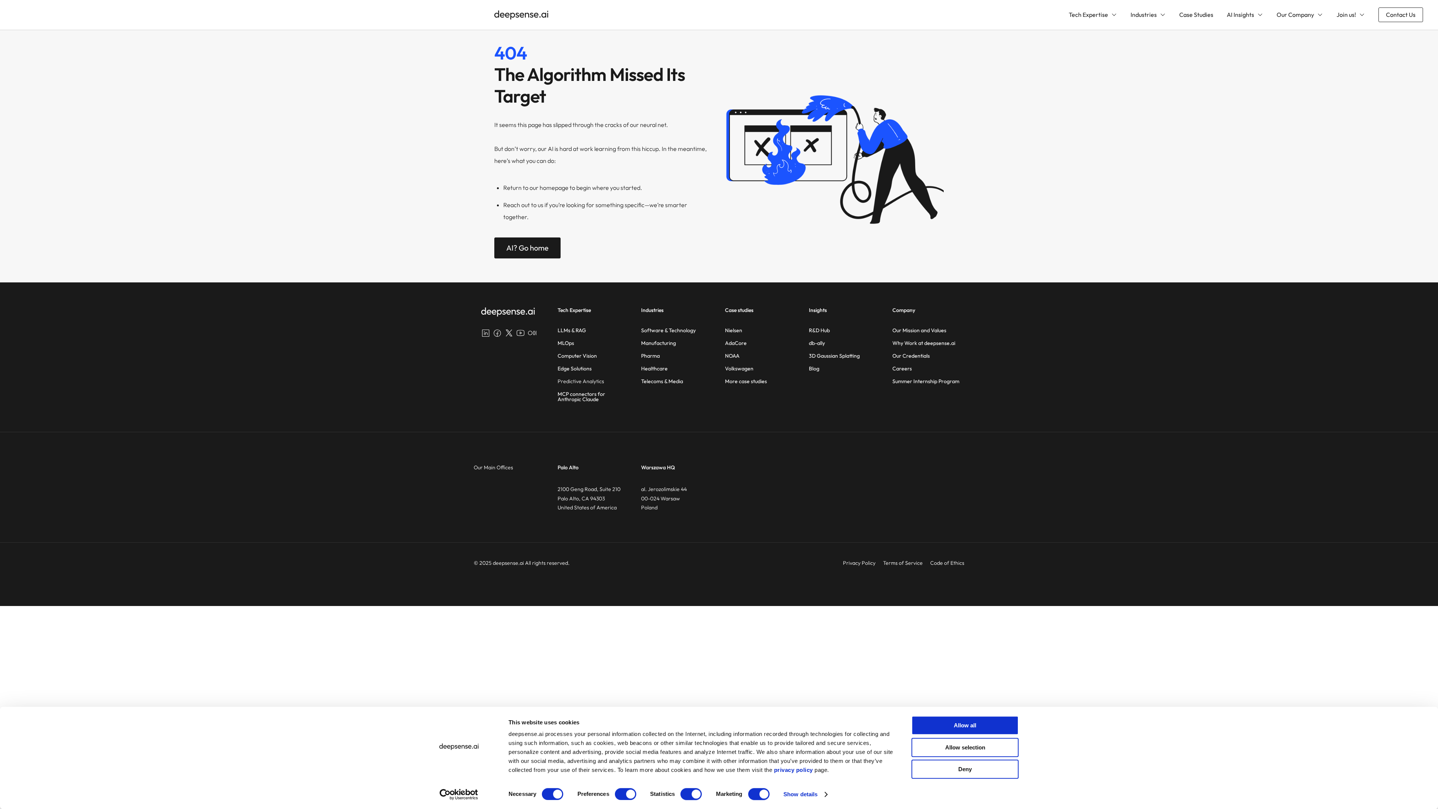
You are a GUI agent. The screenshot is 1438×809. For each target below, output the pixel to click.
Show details (800, 794)
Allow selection (965, 747)
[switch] (625, 794)
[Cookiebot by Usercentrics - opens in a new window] (459, 794)
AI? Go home (527, 247)
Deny (965, 769)
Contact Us (1401, 14)
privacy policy (793, 770)
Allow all (965, 725)
